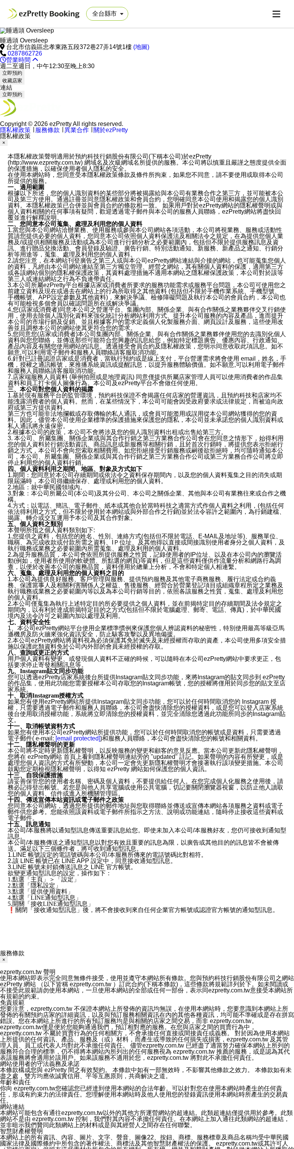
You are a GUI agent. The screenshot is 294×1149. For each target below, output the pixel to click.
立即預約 (12, 73)
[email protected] (78, 738)
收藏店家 (12, 80)
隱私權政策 (15, 130)
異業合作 (76, 130)
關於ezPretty (110, 130)
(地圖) (141, 47)
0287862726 (25, 53)
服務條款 (47, 130)
